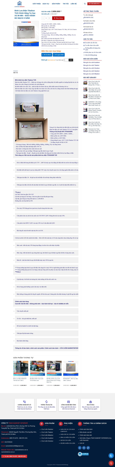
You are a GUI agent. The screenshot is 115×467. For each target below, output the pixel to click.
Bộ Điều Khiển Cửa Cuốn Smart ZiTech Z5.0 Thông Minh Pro (53, 380)
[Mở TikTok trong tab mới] (88, 448)
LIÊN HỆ (74, 4)
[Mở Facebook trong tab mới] (79, 448)
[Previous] (13, 375)
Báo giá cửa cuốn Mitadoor (91, 74)
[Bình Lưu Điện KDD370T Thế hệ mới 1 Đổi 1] (20, 368)
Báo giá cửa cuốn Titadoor (91, 65)
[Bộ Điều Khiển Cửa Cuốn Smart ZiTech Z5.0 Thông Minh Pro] (54, 368)
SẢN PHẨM (56, 4)
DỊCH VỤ (46, 4)
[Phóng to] (15, 44)
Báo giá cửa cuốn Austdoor (91, 62)
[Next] (78, 375)
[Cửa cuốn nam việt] (21, 4)
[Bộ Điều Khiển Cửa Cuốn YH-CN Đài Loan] (37, 368)
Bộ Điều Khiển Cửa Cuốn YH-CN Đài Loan (36, 379)
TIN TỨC (66, 4)
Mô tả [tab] (15, 72)
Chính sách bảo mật (86, 435)
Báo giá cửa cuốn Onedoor (91, 68)
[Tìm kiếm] (85, 3)
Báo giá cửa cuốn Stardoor (91, 71)
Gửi (71, 60)
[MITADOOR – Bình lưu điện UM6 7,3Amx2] (70, 368)
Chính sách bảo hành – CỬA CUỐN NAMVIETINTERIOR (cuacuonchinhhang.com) (71, 348)
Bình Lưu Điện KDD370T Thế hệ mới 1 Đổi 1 (20, 379)
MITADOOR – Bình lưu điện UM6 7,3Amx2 (70, 379)
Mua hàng (59, 18)
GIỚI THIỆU (37, 4)
